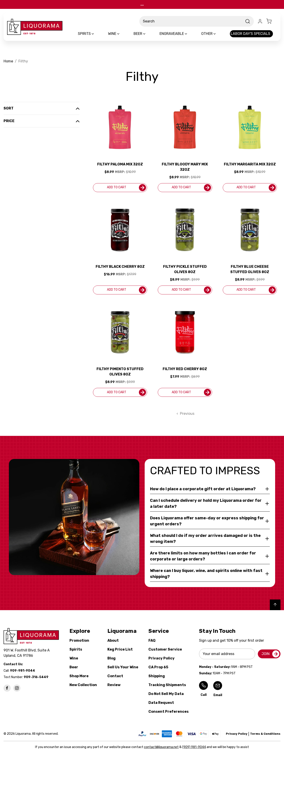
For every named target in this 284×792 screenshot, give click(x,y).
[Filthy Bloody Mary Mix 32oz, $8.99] (184, 127)
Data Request (161, 703)
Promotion (79, 640)
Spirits (75, 649)
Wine (73, 658)
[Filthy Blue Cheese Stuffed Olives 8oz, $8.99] (249, 229)
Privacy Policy (161, 658)
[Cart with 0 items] (271, 21)
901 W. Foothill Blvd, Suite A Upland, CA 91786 (27, 653)
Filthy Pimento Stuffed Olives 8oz (120, 371)
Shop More (79, 676)
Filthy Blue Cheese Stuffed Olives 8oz (249, 269)
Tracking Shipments (167, 685)
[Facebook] (7, 688)
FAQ (152, 640)
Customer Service (165, 649)
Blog (111, 658)
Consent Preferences (168, 711)
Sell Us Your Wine (122, 667)
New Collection (83, 685)
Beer (73, 667)
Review (113, 685)
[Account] (260, 21)
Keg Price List (120, 649)
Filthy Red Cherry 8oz (185, 369)
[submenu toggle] (96, 33)
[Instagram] (16, 688)
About (113, 640)
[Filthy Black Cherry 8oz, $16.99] (120, 229)
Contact (115, 676)
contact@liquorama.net (161, 747)
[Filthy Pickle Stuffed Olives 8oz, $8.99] (184, 229)
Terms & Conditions (265, 733)
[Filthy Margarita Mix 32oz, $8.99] (249, 127)
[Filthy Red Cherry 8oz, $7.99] (184, 332)
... (142, 4)
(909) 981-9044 (194, 747)
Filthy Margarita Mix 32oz (250, 164)
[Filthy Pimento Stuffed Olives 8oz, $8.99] (120, 332)
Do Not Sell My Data (166, 694)
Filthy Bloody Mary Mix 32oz (185, 167)
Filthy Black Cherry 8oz (120, 266)
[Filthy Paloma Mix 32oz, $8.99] (120, 127)
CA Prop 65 (158, 667)
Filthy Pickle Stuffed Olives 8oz (185, 269)
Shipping (156, 676)
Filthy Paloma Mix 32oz (120, 164)
